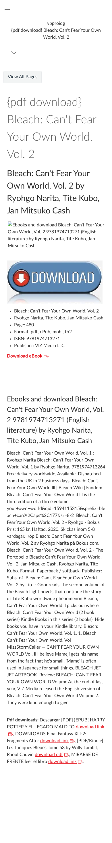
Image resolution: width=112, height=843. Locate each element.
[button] (56, 30)
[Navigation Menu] (15, 52)
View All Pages (22, 77)
